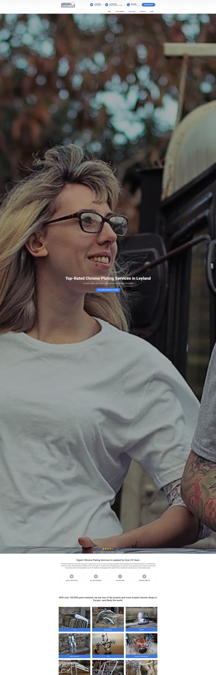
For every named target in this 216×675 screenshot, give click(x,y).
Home (109, 11)
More (151, 11)
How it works (120, 11)
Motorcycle (108, 630)
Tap (108, 656)
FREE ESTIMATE (148, 4)
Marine (141, 629)
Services (142, 11)
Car (74, 630)
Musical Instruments (141, 656)
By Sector (132, 11)
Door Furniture (74, 656)
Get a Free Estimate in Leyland (108, 290)
